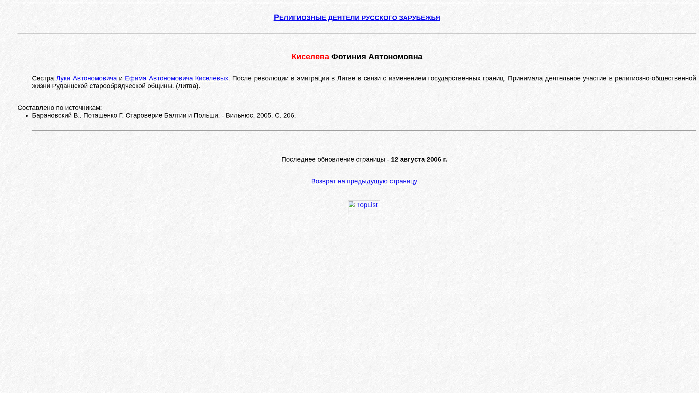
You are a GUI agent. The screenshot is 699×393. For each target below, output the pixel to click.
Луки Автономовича (86, 78)
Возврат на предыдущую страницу (364, 181)
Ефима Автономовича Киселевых (176, 78)
